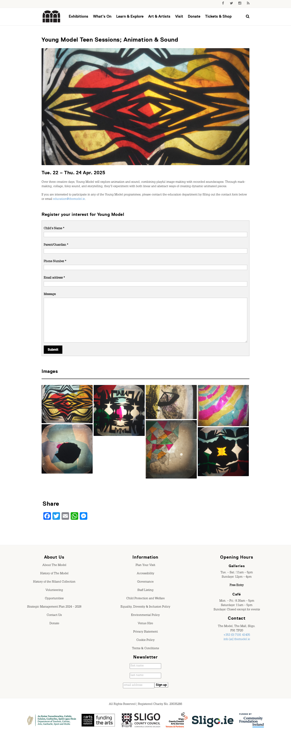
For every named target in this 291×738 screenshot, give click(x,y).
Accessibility (145, 573)
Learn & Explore (130, 16)
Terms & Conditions (145, 648)
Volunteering (54, 590)
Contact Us (54, 615)
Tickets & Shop (218, 16)
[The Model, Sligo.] (51, 16)
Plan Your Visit (145, 565)
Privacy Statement (145, 632)
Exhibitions (78, 16)
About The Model (54, 565)
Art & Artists (159, 16)
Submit (53, 349)
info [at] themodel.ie (236, 639)
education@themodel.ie (69, 199)
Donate (194, 16)
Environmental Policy (145, 615)
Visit (179, 16)
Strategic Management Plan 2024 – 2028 (54, 607)
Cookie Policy (145, 640)
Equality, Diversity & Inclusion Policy (145, 607)
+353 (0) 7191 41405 (236, 635)
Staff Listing (145, 590)
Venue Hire (145, 623)
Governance (145, 582)
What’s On (102, 16)
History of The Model (54, 573)
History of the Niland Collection (54, 582)
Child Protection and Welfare (145, 598)
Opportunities (54, 598)
